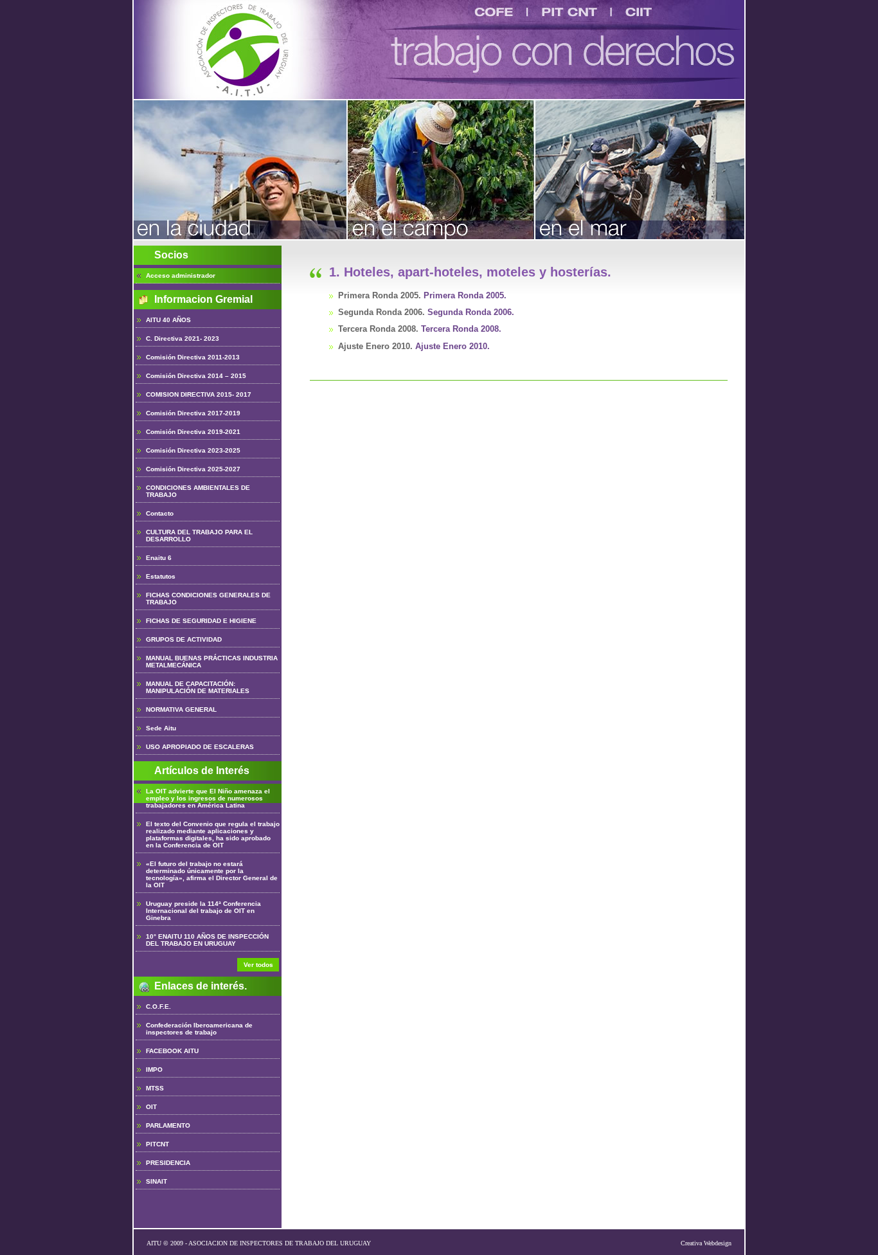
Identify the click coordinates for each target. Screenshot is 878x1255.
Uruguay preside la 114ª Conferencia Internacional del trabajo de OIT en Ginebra (203, 910)
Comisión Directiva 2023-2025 (193, 450)
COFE (494, 12)
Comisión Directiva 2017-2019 (193, 413)
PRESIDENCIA (168, 1162)
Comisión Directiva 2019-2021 (193, 431)
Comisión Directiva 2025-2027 (193, 469)
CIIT (638, 12)
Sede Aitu (161, 728)
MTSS (155, 1088)
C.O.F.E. (158, 1006)
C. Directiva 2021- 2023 (182, 338)
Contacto (160, 513)
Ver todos (258, 964)
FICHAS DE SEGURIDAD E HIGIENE (201, 620)
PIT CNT (569, 12)
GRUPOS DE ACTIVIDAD (184, 639)
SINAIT (156, 1181)
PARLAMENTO (168, 1125)
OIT (151, 1106)
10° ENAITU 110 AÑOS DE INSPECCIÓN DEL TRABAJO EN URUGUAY (207, 940)
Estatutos (160, 576)
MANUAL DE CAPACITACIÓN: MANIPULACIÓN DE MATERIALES (197, 687)
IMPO (154, 1069)
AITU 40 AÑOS (168, 319)
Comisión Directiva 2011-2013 (193, 357)
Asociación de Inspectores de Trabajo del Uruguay (245, 49)
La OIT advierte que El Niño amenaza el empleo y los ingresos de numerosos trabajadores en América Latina (208, 798)
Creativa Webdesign (706, 1243)
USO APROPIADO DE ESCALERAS (200, 746)
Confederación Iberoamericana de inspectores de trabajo (199, 1029)
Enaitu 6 (159, 557)
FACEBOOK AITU (172, 1050)
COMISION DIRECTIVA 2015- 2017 (198, 394)
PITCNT (157, 1144)
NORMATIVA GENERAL (181, 709)
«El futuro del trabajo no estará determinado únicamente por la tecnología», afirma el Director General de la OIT (212, 874)
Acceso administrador (180, 275)
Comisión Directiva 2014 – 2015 (196, 375)
